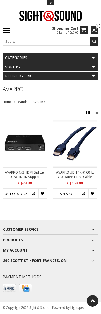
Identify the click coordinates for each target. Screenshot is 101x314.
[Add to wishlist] (42, 193)
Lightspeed (78, 307)
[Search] (94, 41)
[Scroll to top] (92, 301)
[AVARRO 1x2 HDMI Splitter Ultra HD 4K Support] (25, 123)
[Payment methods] (9, 288)
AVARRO (39, 102)
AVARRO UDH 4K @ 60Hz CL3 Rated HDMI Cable (75, 174)
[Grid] (88, 112)
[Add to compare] (34, 193)
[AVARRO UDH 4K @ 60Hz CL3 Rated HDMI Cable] (75, 123)
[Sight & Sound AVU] (50, 15)
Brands (22, 102)
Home (7, 102)
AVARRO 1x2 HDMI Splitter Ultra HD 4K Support (25, 174)
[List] (96, 112)
